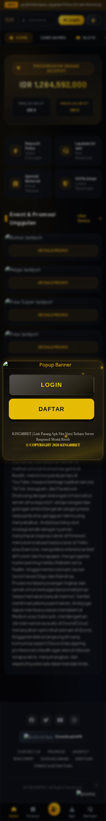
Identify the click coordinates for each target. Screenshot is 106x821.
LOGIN (51, 385)
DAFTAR (51, 409)
